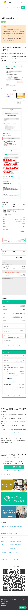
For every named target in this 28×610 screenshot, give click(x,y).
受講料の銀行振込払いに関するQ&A (9, 552)
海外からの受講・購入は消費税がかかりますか (12, 526)
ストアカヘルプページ (5, 12)
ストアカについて (4, 601)
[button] (23, 454)
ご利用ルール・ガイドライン (6, 607)
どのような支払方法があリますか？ (10, 432)
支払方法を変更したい (6, 537)
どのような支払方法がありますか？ (9, 529)
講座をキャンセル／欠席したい (10, 40)
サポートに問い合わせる (14, 467)
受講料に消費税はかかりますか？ (9, 533)
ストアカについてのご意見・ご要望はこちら (14, 470)
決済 (23, 12)
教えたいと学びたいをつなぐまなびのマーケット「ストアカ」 (13, 599)
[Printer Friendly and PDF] (8, 474)
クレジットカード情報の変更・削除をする (11, 541)
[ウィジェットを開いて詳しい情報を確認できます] (23, 607)
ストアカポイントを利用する (8, 548)
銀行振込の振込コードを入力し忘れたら (10, 559)
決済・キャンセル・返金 (16, 12)
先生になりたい (4, 603)
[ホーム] (14, 2)
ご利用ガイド (3, 605)
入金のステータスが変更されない (9, 556)
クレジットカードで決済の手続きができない (11, 544)
